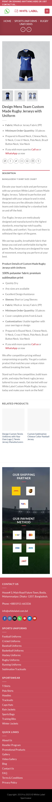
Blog (4, 763)
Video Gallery (9, 759)
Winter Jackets (10, 723)
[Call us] (19, 618)
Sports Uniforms (25, 21)
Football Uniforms (11, 636)
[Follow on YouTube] (34, 618)
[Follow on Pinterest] (24, 618)
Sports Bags (8, 714)
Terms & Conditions (12, 777)
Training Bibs (9, 718)
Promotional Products (13, 749)
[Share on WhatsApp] (5, 161)
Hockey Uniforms (11, 655)
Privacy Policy (9, 782)
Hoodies (6, 695)
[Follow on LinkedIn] (29, 618)
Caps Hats (7, 704)
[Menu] (47, 11)
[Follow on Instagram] (9, 618)
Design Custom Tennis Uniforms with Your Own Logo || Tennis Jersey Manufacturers (12, 438)
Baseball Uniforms (12, 645)
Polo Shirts (7, 690)
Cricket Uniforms (11, 641)
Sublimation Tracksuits (14, 669)
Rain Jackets (8, 709)
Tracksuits (7, 700)
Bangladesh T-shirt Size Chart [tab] (19, 179)
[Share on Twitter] (16, 161)
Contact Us (8, 768)
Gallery (6, 754)
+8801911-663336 (20, 603)
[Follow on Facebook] (4, 618)
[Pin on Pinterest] (27, 161)
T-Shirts (6, 686)
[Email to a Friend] (21, 161)
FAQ (4, 773)
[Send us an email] (14, 618)
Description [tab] (9, 173)
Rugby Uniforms (10, 659)
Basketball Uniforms (13, 650)
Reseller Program (11, 745)
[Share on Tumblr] (38, 161)
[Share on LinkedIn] (32, 161)
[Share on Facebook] (10, 161)
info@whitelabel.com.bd (15, 610)
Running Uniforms (11, 664)
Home (7, 21)
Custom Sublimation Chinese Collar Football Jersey (38, 437)
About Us (7, 740)
